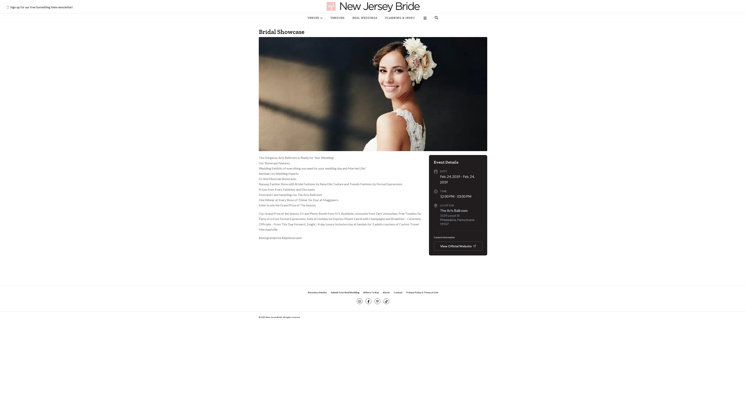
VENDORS (337, 18)
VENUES (313, 18)
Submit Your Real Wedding (345, 292)
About (386, 292)
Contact (398, 292)
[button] (436, 18)
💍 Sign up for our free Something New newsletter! (39, 7)
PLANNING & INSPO (400, 18)
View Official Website (456, 246)
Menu (425, 18)
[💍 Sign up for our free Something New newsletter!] (373, 7)
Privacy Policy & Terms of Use (422, 292)
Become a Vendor (317, 292)
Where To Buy (371, 292)
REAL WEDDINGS (364, 18)
